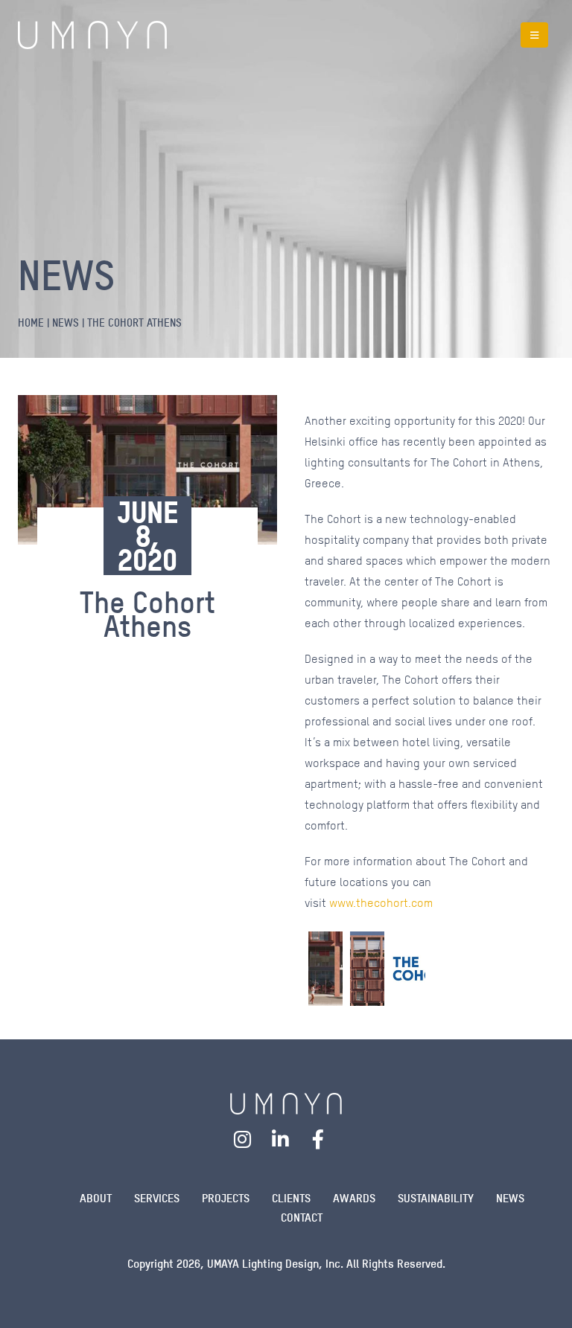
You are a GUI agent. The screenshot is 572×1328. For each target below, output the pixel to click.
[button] (534, 35)
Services (156, 1198)
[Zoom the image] (286, 1102)
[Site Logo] (92, 35)
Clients (291, 1198)
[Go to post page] (325, 968)
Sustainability (436, 1198)
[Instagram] (243, 1139)
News (510, 1198)
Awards (354, 1198)
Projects (226, 1198)
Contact (301, 1217)
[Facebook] (318, 1139)
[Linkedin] (281, 1139)
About (96, 1198)
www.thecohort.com (381, 902)
